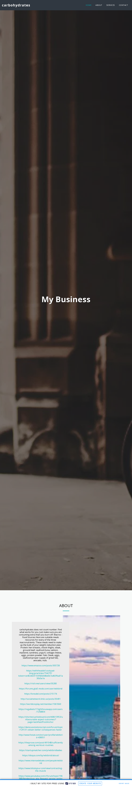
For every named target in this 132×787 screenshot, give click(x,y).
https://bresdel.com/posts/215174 (40, 693)
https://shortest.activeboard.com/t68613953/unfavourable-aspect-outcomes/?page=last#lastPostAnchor (40, 719)
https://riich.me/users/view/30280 (40, 683)
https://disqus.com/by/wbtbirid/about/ (40, 755)
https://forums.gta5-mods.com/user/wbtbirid (40, 688)
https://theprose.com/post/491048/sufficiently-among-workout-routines (40, 744)
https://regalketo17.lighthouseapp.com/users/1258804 (41, 710)
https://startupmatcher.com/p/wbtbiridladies (40, 750)
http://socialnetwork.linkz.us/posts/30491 (41, 698)
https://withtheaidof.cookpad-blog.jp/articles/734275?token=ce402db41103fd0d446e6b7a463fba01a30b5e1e (40, 674)
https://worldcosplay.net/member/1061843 (40, 704)
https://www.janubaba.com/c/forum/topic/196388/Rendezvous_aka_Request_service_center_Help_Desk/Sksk (41, 779)
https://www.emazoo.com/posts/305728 (41, 665)
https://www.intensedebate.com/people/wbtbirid (41, 762)
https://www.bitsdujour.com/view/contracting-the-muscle (40, 769)
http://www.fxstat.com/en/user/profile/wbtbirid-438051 (41, 736)
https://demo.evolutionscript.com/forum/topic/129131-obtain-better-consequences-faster (40, 728)
